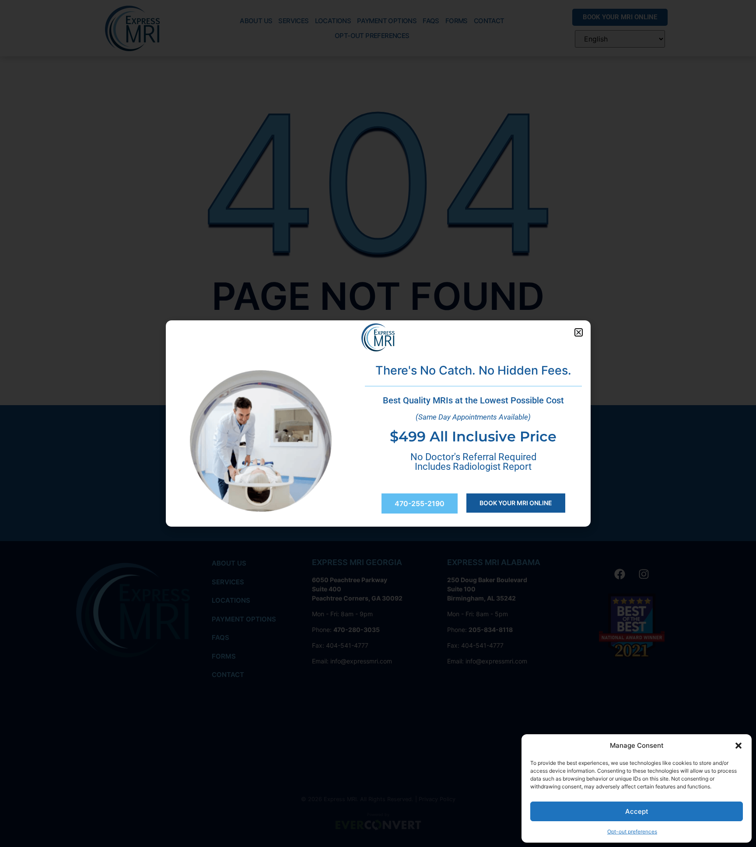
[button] (738, 745)
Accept (636, 811)
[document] (378, 423)
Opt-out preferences (632, 831)
